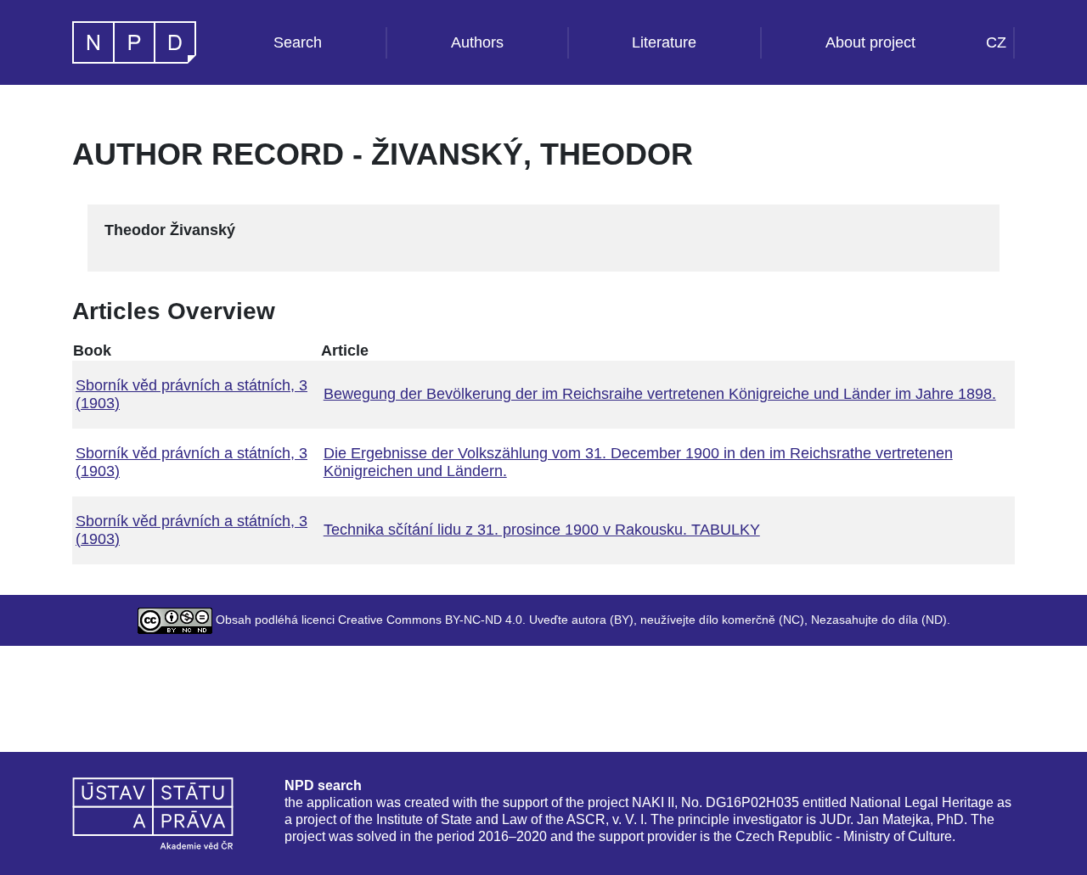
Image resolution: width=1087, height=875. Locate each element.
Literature (664, 42)
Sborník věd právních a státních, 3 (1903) (191, 394)
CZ (996, 42)
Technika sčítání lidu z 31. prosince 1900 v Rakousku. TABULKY (542, 529)
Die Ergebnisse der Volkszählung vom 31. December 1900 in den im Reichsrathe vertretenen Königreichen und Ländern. (638, 462)
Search (297, 42)
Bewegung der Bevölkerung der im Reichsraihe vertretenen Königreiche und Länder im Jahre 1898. (660, 393)
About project (870, 42)
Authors (477, 42)
